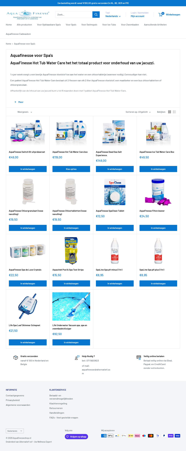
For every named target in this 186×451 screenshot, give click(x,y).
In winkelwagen (27, 169)
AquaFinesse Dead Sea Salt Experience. (109, 153)
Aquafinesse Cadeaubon (18, 33)
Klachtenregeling (58, 403)
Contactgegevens (15, 395)
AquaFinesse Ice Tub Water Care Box (157, 152)
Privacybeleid (13, 400)
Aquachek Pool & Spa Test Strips (68, 269)
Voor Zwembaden (130, 24)
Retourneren (56, 408)
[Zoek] (96, 14)
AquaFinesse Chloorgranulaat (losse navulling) (26, 212)
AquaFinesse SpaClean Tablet (110, 210)
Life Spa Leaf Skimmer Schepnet (24, 325)
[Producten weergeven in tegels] (169, 112)
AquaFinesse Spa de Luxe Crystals (25, 269)
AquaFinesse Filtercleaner (152, 210)
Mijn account (137, 16)
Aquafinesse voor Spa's (24, 43)
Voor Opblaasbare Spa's (49, 24)
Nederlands (12, 431)
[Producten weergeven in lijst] (174, 112)
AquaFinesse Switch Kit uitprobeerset (27, 152)
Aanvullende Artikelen (155, 24)
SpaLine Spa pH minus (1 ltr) (109, 269)
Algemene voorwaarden (18, 404)
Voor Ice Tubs (109, 24)
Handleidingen (56, 412)
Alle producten (24, 24)
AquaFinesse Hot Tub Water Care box (70, 152)
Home (9, 24)
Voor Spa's (71, 24)
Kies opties (71, 169)
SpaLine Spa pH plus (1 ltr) (152, 269)
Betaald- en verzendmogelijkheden (61, 397)
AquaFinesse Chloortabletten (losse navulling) (69, 212)
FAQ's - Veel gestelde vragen (63, 417)
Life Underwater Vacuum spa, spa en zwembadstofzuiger (69, 327)
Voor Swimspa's (89, 24)
